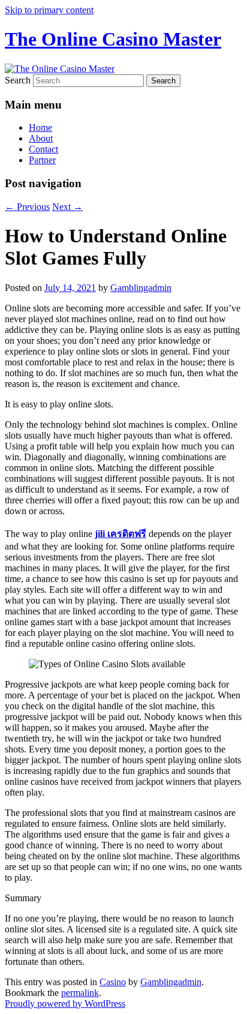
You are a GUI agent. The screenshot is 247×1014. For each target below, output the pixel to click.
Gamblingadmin (140, 288)
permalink (80, 993)
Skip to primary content (49, 10)
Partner (42, 160)
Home (40, 127)
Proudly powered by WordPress (65, 1003)
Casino (113, 982)
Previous (27, 207)
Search (18, 80)
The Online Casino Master (113, 39)
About (41, 138)
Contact (43, 149)
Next (67, 207)
